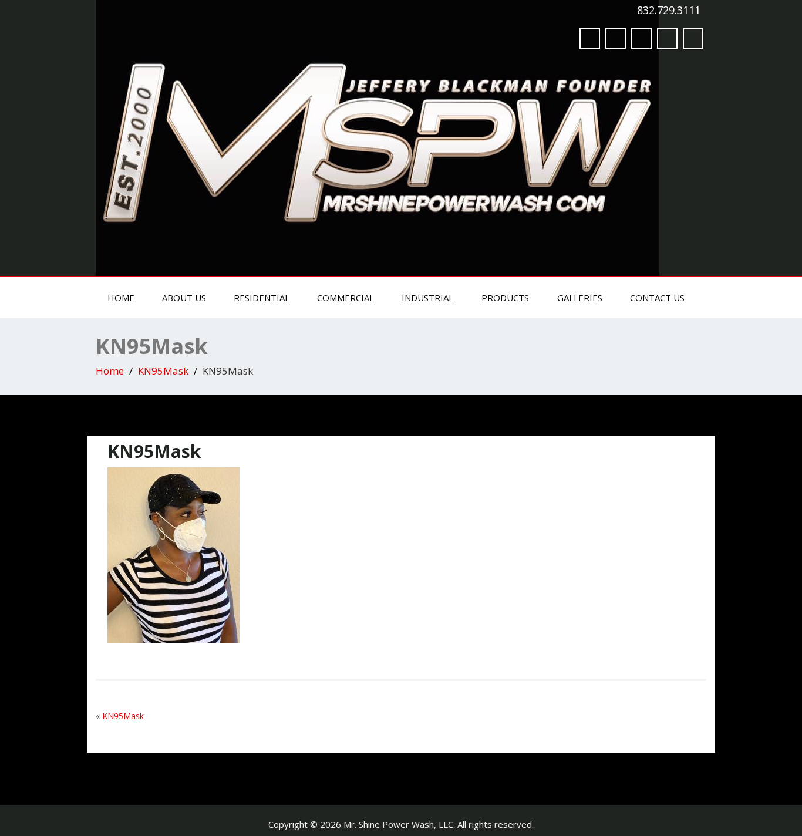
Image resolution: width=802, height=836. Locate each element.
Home (120, 298)
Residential (261, 298)
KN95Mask (163, 370)
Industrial (427, 298)
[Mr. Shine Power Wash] (377, 135)
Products (505, 298)
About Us (184, 298)
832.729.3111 (668, 10)
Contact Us (657, 298)
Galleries (579, 298)
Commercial (345, 298)
